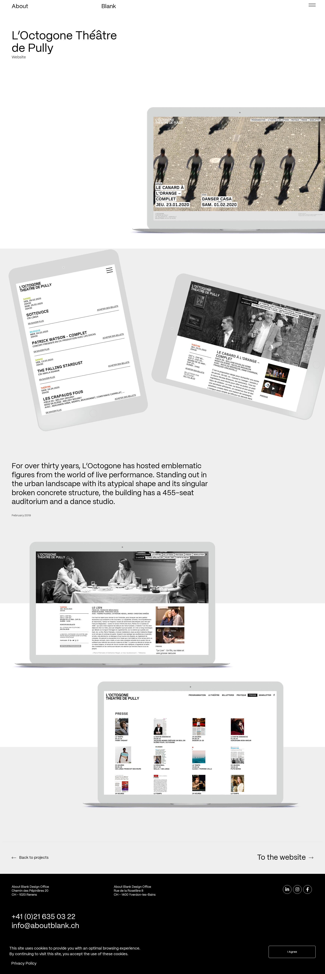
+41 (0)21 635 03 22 (43, 917)
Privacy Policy (23, 963)
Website (19, 57)
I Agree (292, 952)
